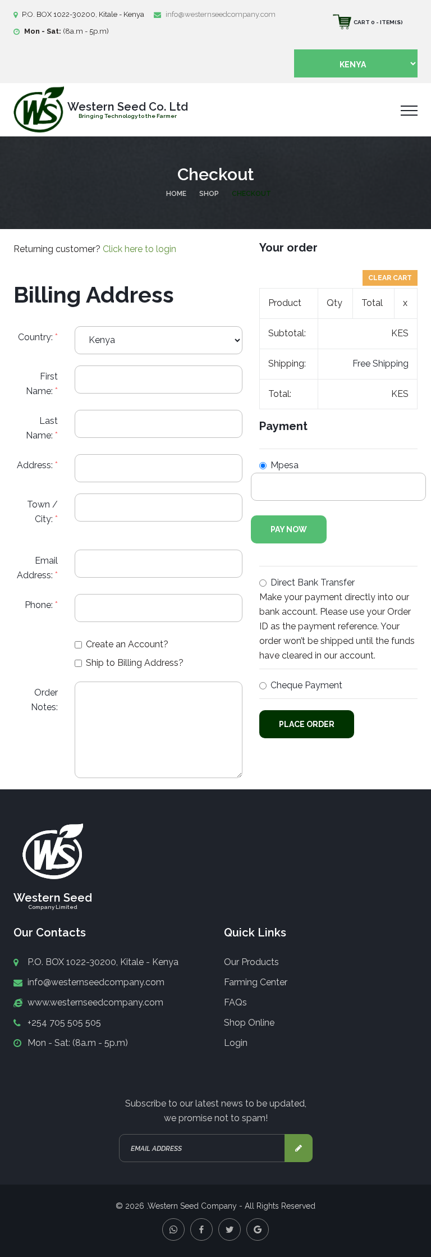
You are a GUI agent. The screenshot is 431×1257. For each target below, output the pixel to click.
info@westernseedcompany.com (221, 14)
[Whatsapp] (173, 1229)
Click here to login (139, 249)
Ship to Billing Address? (135, 662)
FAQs (235, 1002)
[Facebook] (201, 1229)
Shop (209, 194)
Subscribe (299, 1148)
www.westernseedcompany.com (95, 1002)
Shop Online (249, 1022)
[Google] (257, 1229)
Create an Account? (127, 644)
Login (235, 1042)
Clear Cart (390, 278)
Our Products (251, 962)
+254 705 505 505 (64, 1022)
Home (176, 194)
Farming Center (255, 982)
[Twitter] (229, 1229)
